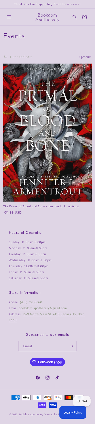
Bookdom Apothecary (31, 414)
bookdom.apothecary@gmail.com (43, 308)
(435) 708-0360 (31, 302)
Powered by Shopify (55, 414)
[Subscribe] (71, 346)
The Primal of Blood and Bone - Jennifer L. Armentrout (41, 206)
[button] (9, 17)
